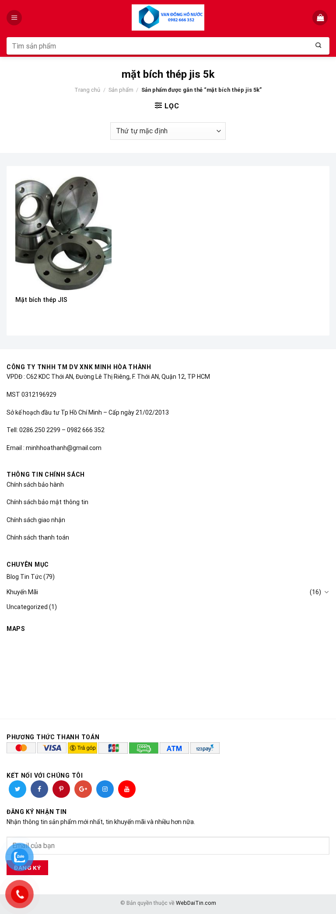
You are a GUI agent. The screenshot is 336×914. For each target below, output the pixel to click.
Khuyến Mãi (22, 592)
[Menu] (15, 18)
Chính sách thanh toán (38, 537)
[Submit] (318, 46)
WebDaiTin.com (196, 903)
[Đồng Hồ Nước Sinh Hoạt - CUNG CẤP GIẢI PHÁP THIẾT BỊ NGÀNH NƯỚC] (168, 17)
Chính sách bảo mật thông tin (47, 502)
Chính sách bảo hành (35, 484)
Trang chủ (87, 90)
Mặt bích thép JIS (41, 300)
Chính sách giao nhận (36, 519)
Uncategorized (27, 606)
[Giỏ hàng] (320, 18)
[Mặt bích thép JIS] (63, 232)
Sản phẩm (120, 90)
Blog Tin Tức (24, 576)
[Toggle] (326, 592)
